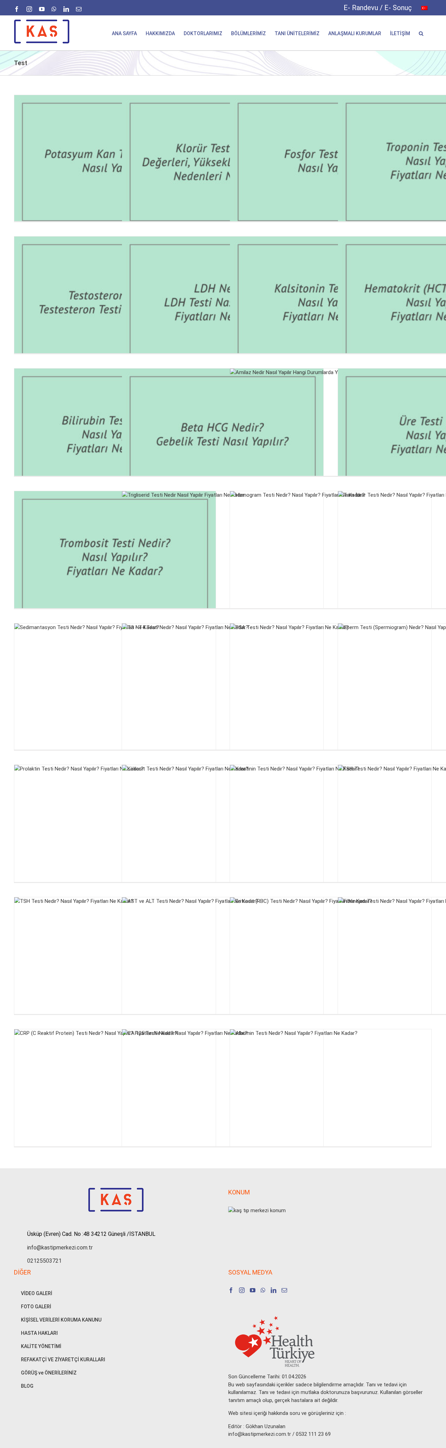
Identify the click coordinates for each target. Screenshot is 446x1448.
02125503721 (44, 1260)
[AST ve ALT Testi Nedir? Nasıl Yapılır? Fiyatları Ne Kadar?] (222, 964)
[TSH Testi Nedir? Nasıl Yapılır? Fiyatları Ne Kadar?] (115, 964)
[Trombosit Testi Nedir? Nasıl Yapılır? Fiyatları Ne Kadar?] (115, 558)
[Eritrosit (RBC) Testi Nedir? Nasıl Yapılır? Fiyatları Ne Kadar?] (330, 964)
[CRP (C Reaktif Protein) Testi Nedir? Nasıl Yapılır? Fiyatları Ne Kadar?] (115, 1096)
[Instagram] (242, 1290)
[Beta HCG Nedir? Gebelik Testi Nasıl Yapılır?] (222, 435)
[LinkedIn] (273, 1290)
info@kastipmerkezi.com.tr (60, 1247)
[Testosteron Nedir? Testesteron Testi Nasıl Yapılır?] (115, 303)
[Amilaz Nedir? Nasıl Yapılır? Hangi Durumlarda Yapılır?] (330, 436)
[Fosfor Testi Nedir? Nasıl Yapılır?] (330, 162)
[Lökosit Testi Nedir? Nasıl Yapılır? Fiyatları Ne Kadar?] (222, 832)
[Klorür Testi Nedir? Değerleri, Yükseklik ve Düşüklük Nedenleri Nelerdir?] (222, 162)
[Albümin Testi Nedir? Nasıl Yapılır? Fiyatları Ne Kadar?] (330, 1096)
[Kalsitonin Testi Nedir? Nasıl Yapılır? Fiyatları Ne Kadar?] (330, 303)
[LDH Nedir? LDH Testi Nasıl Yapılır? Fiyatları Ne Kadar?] (222, 303)
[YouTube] (252, 1290)
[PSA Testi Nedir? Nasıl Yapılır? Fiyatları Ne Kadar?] (330, 691)
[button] (421, 33)
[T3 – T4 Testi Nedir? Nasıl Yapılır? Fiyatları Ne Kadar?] (222, 691)
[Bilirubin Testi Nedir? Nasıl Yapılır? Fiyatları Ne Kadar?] (115, 435)
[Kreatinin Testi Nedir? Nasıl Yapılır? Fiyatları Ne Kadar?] (330, 832)
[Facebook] (231, 1290)
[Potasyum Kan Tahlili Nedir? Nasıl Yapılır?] (115, 162)
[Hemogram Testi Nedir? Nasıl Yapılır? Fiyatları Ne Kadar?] (330, 558)
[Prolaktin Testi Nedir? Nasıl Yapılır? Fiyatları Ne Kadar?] (115, 832)
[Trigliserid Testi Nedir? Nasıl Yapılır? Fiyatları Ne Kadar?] (222, 558)
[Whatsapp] (263, 1290)
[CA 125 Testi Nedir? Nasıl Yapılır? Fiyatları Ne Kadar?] (222, 1096)
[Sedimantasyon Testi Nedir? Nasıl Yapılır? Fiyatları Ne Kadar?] (115, 691)
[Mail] (284, 1290)
